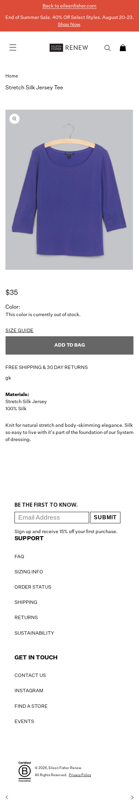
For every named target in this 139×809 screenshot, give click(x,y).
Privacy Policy (80, 775)
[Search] (107, 48)
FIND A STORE (31, 706)
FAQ (19, 556)
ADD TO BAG (69, 345)
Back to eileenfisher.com (69, 6)
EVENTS (24, 721)
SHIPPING (26, 602)
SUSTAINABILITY (34, 633)
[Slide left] (6, 797)
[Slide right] (132, 797)
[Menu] (12, 47)
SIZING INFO (29, 572)
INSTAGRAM (29, 690)
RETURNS (26, 617)
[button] (122, 47)
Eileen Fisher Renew (65, 768)
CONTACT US (30, 675)
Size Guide (19, 330)
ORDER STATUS (33, 587)
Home (11, 76)
